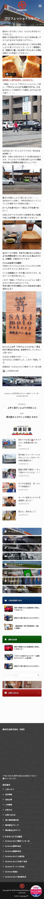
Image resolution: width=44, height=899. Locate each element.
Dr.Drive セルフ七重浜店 (14, 856)
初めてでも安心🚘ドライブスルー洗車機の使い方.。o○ (29, 442)
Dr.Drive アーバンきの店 (14, 866)
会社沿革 (8, 799)
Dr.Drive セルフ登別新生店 (15, 877)
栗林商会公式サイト (13, 830)
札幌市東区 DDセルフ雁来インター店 (25, 393)
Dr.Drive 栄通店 (11, 871)
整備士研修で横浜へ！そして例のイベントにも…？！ (29, 471)
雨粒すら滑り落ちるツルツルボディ (26, 618)
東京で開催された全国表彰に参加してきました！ (27, 609)
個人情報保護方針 (12, 820)
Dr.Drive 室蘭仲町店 (13, 851)
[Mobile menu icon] (40, 6)
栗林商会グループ (12, 825)
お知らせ (8, 809)
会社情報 (8, 794)
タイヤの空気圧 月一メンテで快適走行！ (29, 485)
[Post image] (9, 444)
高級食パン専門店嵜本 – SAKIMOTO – (18, 80)
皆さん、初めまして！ (27, 511)
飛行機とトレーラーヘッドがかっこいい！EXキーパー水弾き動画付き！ (29, 457)
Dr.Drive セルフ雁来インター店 (17, 841)
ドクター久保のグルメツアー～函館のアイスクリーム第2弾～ (26, 657)
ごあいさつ (9, 789)
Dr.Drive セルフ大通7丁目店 (16, 861)
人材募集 (8, 804)
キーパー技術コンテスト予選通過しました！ (29, 499)
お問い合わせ (10, 815)
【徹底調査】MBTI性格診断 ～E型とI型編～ (26, 627)
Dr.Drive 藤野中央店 (13, 846)
